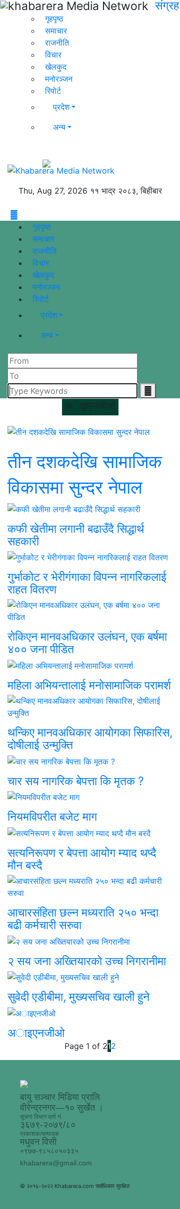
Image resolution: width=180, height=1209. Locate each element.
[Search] (121, 170)
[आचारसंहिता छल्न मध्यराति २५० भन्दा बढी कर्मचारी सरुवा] (90, 887)
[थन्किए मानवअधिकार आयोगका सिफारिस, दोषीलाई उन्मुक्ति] (90, 707)
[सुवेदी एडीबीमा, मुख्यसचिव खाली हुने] (90, 977)
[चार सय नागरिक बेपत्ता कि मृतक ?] (90, 761)
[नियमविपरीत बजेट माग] (90, 797)
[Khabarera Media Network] (61, 170)
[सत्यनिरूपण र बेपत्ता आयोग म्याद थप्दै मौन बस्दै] (90, 832)
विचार (53, 55)
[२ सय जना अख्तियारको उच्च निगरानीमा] (90, 941)
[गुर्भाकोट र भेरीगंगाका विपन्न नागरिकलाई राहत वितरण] (90, 557)
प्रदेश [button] (61, 107)
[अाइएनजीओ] (90, 1012)
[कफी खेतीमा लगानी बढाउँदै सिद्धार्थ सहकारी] (90, 508)
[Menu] (9, 215)
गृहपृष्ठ (54, 19)
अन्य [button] (59, 127)
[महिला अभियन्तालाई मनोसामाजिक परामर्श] (90, 665)
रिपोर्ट (53, 91)
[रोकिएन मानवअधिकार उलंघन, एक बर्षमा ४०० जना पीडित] (90, 611)
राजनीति (57, 43)
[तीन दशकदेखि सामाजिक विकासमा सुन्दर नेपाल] (90, 431)
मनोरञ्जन (58, 79)
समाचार (56, 31)
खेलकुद (55, 67)
